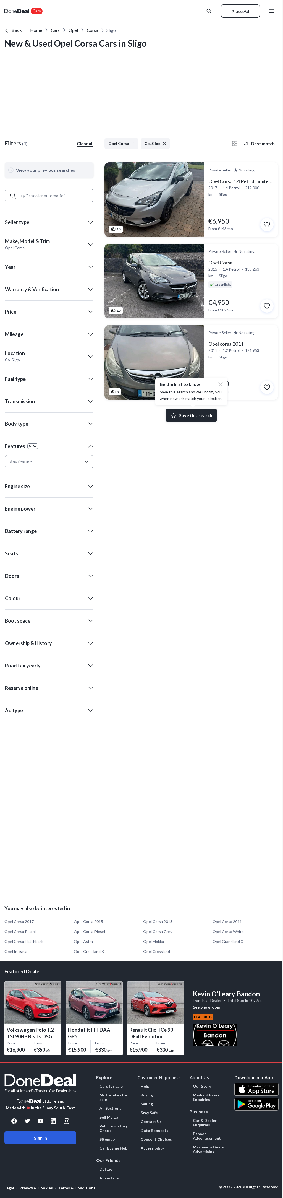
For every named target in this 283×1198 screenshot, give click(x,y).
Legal (9, 1188)
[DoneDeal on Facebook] (14, 1121)
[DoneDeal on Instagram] (66, 1121)
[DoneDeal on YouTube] (40, 1121)
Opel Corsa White (228, 931)
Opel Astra (83, 941)
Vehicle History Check (113, 1128)
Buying (147, 1095)
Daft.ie (105, 1169)
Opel (73, 30)
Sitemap (107, 1139)
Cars (55, 30)
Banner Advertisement (207, 1136)
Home (36, 30)
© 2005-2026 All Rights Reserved (249, 1187)
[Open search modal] (209, 11)
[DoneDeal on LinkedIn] (53, 1121)
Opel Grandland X (228, 941)
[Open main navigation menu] (272, 11)
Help (145, 1086)
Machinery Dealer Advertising (209, 1149)
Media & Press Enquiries (206, 1097)
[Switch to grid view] (234, 143)
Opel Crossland (156, 951)
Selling (147, 1104)
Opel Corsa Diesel (89, 931)
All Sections (110, 1108)
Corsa (92, 30)
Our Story (202, 1086)
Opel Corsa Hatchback (23, 941)
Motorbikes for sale (113, 1097)
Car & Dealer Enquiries (205, 1122)
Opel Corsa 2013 (157, 921)
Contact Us (151, 1121)
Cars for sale (111, 1086)
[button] (49, 222)
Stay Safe (149, 1113)
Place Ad (240, 11)
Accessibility (152, 1148)
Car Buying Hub (113, 1148)
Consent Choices (156, 1139)
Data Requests (154, 1130)
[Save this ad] (267, 224)
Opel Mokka (153, 941)
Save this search (195, 415)
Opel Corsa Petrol (20, 931)
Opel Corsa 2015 (88, 921)
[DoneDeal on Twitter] (27, 1121)
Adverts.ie (109, 1178)
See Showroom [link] (206, 1007)
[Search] (13, 195)
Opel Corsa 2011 (227, 921)
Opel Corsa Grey (157, 931)
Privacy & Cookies (36, 1188)
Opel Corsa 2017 (19, 921)
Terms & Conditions (76, 1188)
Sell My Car (109, 1117)
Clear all (85, 143)
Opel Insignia (15, 951)
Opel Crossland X (89, 951)
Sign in (40, 1137)
